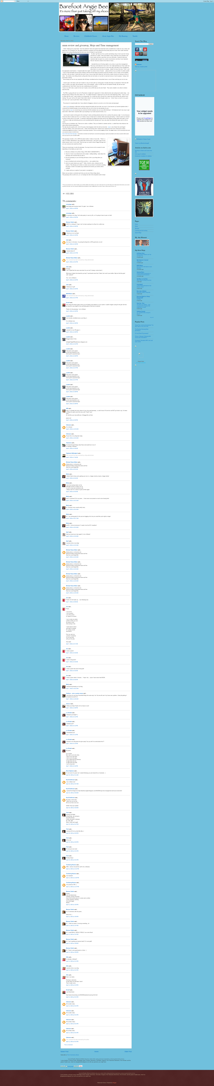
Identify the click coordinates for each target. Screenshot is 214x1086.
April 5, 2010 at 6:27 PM (72, 297)
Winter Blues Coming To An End (144, 280)
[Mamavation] (144, 169)
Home (66, 36)
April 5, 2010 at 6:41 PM (72, 344)
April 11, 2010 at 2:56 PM (72, 916)
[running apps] (69, 1066)
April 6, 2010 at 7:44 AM (72, 457)
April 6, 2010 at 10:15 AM (72, 500)
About (136, 226)
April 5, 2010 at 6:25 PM (72, 288)
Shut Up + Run (140, 303)
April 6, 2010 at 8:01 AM (72, 469)
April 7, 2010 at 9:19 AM (72, 652)
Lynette (68, 316)
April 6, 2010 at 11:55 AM (72, 593)
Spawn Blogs (138, 232)
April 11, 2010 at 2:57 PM (72, 925)
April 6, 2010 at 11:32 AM (72, 545)
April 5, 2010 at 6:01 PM (72, 262)
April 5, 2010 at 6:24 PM (72, 280)
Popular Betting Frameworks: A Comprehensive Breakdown (144, 274)
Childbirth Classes (90, 36)
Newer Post (64, 1051)
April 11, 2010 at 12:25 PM (72, 877)
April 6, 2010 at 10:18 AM (72, 527)
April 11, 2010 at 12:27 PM (72, 886)
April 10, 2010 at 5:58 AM (72, 792)
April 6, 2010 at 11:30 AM (72, 536)
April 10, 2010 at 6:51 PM (72, 851)
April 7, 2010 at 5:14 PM (72, 743)
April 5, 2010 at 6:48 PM (72, 391)
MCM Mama (69, 293)
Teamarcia (68, 442)
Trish (67, 812)
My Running (123, 36)
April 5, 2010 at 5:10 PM (72, 235)
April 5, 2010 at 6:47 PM (72, 367)
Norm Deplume (70, 771)
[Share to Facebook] (71, 193)
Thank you (139, 261)
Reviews (76, 36)
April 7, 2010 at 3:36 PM (72, 707)
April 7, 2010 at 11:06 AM (72, 699)
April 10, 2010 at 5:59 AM (72, 807)
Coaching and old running (141, 230)
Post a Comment (68, 1044)
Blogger (114, 1082)
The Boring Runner (71, 864)
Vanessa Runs (140, 272)
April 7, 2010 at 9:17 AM (72, 644)
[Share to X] (70, 193)
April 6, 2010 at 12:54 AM (72, 429)
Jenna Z (68, 703)
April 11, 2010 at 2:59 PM (72, 952)
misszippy (68, 204)
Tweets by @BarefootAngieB (142, 143)
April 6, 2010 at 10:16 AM (72, 509)
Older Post (128, 1051)
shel (67, 240)
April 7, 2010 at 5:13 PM (72, 725)
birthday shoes (140, 253)
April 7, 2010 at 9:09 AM (72, 601)
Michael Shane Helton (71, 257)
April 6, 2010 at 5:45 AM (72, 448)
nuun (68, 106)
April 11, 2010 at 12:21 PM (72, 868)
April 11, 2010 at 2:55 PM (72, 904)
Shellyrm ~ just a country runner (74, 693)
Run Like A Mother (141, 291)
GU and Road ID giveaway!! (141, 333)
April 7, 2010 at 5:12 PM (72, 716)
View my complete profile (141, 66)
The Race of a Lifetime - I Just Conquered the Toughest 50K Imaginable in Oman (143, 306)
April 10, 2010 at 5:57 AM (72, 784)
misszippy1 (140, 284)
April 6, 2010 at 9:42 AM (72, 478)
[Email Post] (63, 193)
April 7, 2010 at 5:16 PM (72, 766)
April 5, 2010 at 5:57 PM (72, 253)
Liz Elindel (69, 712)
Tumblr (135, 36)
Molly (67, 474)
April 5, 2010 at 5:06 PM (72, 226)
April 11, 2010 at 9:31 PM (72, 1006)
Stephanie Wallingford (72, 453)
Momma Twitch (70, 222)
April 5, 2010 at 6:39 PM (72, 323)
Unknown (68, 425)
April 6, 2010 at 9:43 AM (72, 491)
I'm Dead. (139, 299)
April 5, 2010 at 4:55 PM (72, 217)
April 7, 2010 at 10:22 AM (72, 688)
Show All (151, 317)
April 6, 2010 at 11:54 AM (72, 557)
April (67, 532)
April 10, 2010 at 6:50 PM (72, 833)
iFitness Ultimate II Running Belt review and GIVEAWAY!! (143, 337)
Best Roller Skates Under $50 (143, 292)
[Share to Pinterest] (73, 193)
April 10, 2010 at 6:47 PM (72, 824)
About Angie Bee (108, 36)
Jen (67, 597)
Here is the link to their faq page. (69, 133)
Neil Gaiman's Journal (142, 260)
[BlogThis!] (68, 193)
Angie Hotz (141, 361)
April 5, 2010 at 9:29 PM (72, 420)
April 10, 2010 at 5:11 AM (72, 775)
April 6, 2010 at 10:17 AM (72, 518)
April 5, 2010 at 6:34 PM (72, 311)
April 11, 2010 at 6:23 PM (72, 985)
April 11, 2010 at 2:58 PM (72, 943)
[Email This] (66, 193)
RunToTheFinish (70, 779)
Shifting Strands (141, 311)
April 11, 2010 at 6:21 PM (72, 961)
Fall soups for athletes (140, 154)
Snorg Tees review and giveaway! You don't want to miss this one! (144, 325)
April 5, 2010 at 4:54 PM (72, 208)
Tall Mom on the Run (142, 279)
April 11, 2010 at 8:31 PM (72, 997)
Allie (67, 957)
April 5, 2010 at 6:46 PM (72, 356)
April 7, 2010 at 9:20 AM (72, 679)
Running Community (141, 362)
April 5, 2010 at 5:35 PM (72, 244)
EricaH (68, 302)
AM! (67, 408)
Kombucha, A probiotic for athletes (143, 156)
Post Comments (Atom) (73, 1055)
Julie (67, 266)
